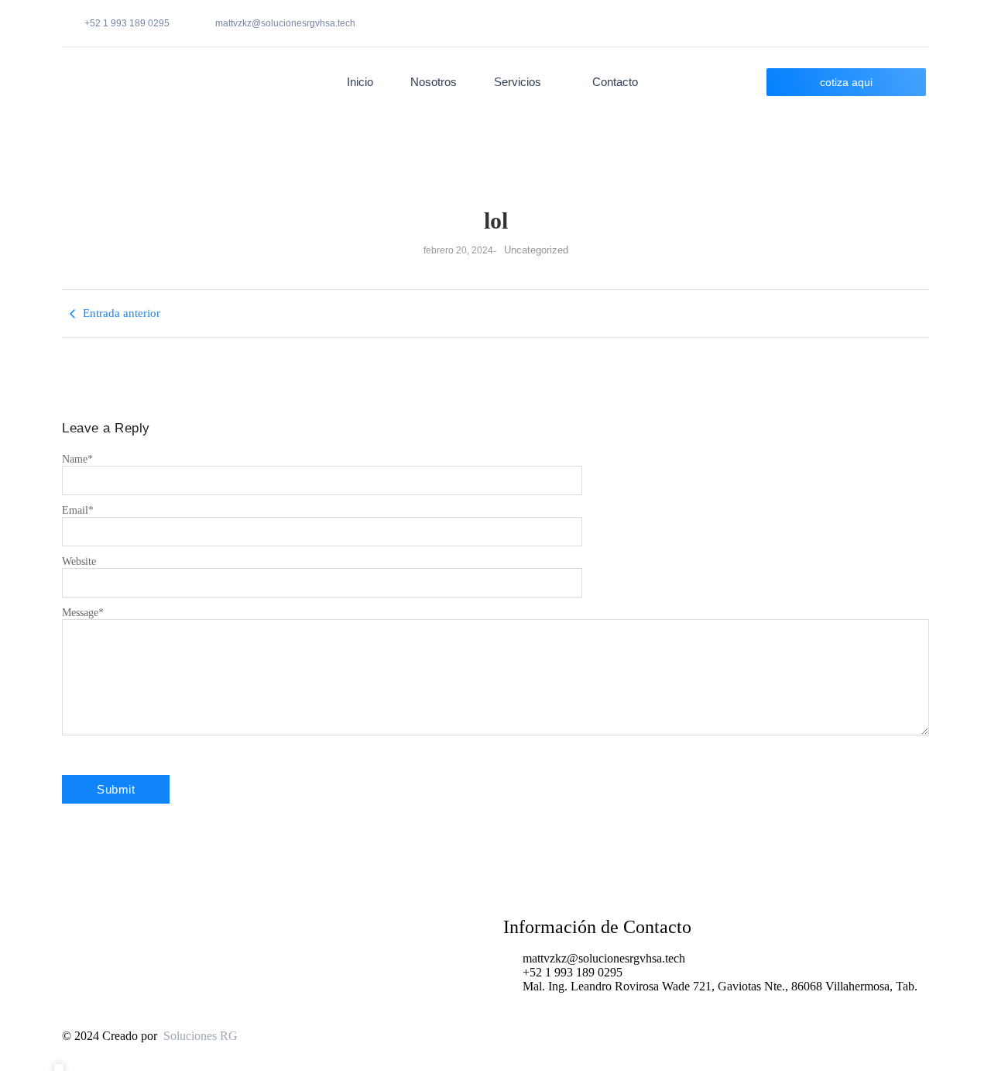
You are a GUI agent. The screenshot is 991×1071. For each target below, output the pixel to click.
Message (83, 612)
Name (77, 459)
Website (79, 561)
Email (78, 510)
